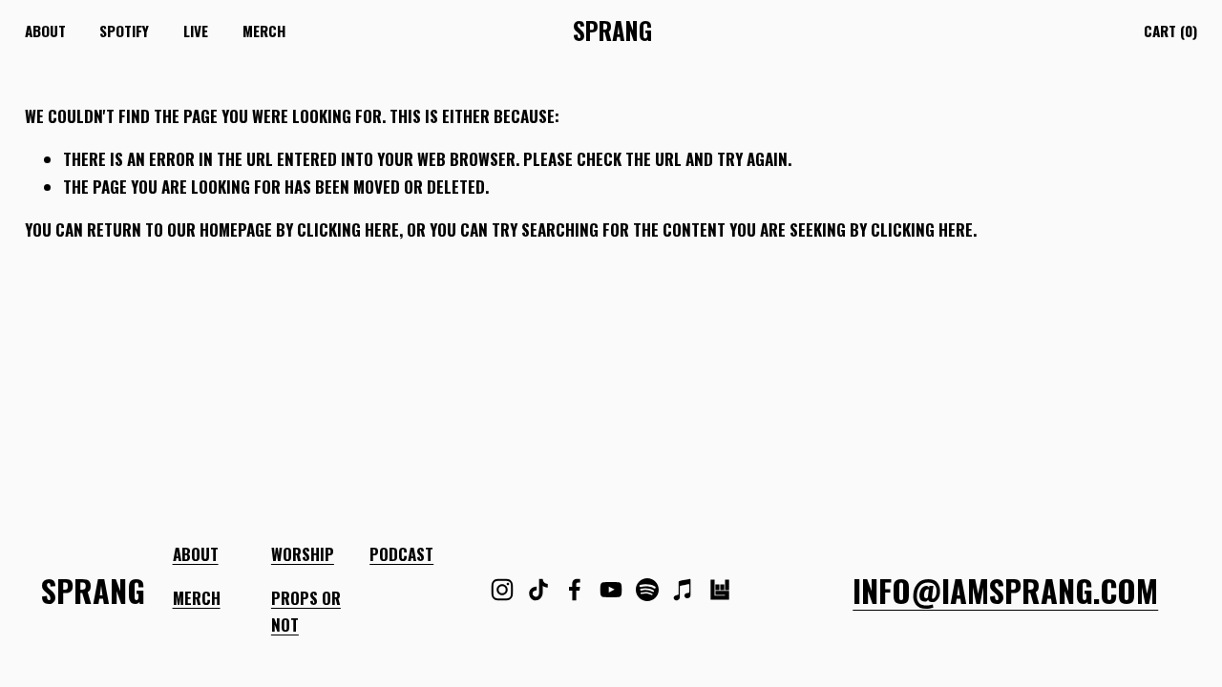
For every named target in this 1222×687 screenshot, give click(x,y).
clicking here (348, 229)
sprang (612, 30)
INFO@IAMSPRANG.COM (1005, 590)
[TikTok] (538, 589)
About (45, 30)
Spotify (124, 30)
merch (263, 30)
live (195, 30)
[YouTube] (611, 589)
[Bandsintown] (719, 589)
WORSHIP (302, 554)
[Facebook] (574, 589)
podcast (401, 554)
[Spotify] (647, 589)
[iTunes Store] (683, 589)
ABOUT (196, 554)
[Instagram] (502, 589)
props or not (306, 611)
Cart (1170, 30)
